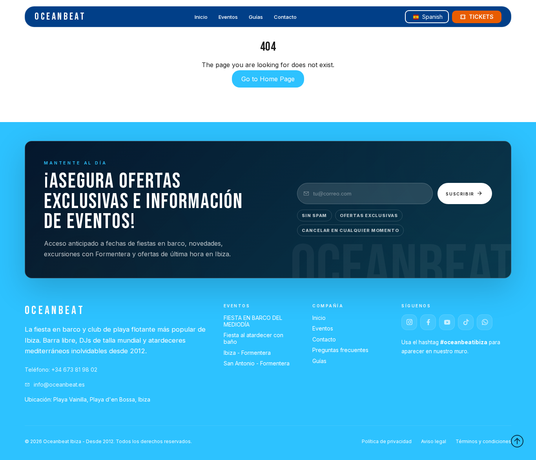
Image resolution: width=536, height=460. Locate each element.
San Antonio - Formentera (257, 363)
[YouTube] (447, 322)
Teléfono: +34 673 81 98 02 (61, 369)
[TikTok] (466, 322)
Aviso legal (433, 441)
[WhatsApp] (484, 322)
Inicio (201, 17)
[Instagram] (409, 322)
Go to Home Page (268, 79)
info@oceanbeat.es (58, 384)
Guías (256, 17)
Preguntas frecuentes (340, 350)
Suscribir (461, 194)
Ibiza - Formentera (247, 352)
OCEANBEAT (60, 17)
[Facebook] (428, 322)
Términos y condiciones (483, 441)
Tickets (481, 16)
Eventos (228, 17)
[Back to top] (517, 441)
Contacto (285, 17)
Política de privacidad (387, 441)
